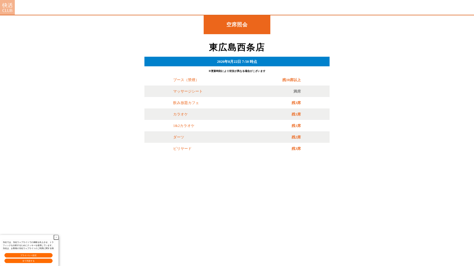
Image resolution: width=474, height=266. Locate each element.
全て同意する (28, 261)
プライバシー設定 (28, 255)
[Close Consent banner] (56, 237)
